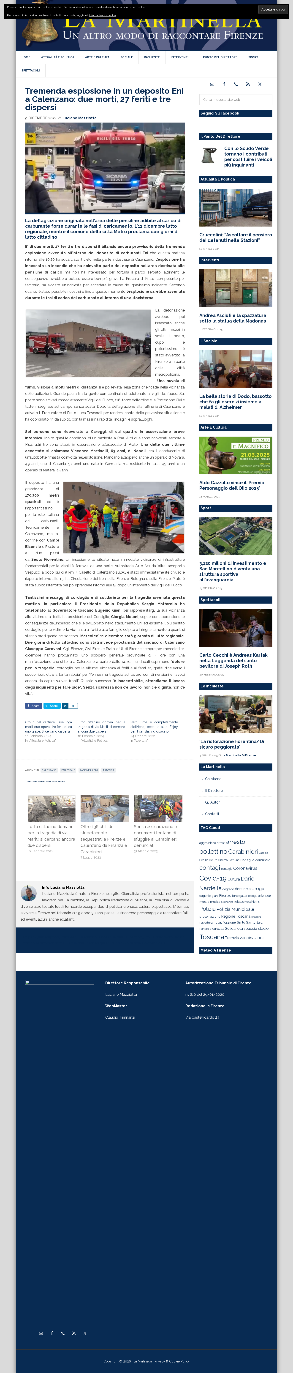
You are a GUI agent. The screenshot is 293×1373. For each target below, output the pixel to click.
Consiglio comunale (255, 860)
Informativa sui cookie (102, 15)
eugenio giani (208, 895)
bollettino (213, 851)
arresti (221, 843)
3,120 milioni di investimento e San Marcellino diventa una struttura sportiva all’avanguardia (232, 572)
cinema (223, 860)
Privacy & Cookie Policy (172, 1361)
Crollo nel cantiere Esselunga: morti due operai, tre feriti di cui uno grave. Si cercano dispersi (49, 726)
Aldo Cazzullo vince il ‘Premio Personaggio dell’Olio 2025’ (231, 485)
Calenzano (49, 770)
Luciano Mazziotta (121, 994)
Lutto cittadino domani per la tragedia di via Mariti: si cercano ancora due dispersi (101, 726)
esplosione (68, 770)
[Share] (65, 706)
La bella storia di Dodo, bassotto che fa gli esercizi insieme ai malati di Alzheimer (235, 402)
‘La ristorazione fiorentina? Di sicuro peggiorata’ (231, 744)
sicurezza (217, 928)
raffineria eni (89, 770)
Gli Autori (212, 802)
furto (235, 895)
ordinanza (227, 901)
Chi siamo (213, 779)
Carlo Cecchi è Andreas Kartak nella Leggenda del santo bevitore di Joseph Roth (233, 660)
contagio (226, 868)
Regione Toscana (235, 916)
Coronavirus (245, 868)
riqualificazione (225, 922)
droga (258, 888)
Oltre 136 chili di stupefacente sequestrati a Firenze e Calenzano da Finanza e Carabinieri (104, 839)
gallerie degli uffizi (251, 895)
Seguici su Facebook (220, 113)
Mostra (204, 901)
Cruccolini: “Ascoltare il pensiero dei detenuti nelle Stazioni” (235, 237)
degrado (228, 889)
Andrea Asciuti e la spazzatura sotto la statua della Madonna (232, 318)
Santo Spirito (246, 922)
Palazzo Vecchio (244, 901)
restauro (256, 916)
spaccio (250, 928)
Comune (234, 860)
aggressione (207, 843)
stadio (263, 928)
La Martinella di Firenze (146, 25)
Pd (258, 901)
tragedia (108, 770)
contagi (209, 867)
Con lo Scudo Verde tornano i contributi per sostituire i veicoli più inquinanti (248, 157)
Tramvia (232, 938)
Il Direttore (214, 790)
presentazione (209, 916)
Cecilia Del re (208, 860)
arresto (235, 841)
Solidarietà (234, 928)
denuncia (243, 888)
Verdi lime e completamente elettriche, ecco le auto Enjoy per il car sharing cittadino (154, 726)
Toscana (211, 937)
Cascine (263, 852)
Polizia (207, 909)
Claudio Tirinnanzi (120, 1017)
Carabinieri (243, 851)
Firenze (225, 896)
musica (215, 901)
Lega (268, 895)
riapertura (206, 922)
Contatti (212, 814)
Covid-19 (213, 878)
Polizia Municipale (235, 909)
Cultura (234, 879)
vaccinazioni (251, 937)
